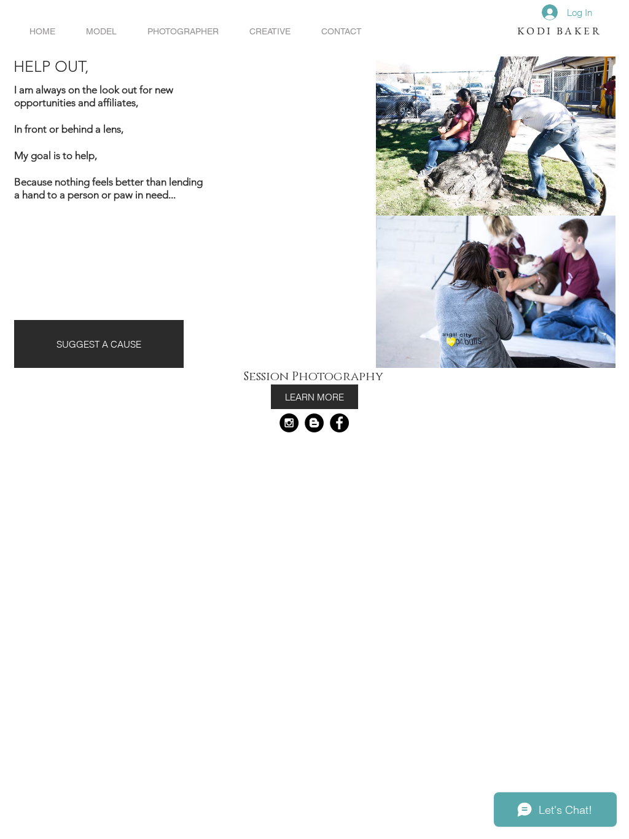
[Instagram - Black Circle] (289, 422)
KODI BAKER (559, 30)
